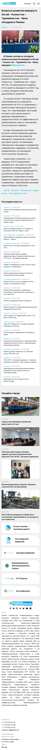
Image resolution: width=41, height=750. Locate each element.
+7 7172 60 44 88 (8, 725)
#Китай (15, 190)
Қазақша (27, 4)
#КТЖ (6, 190)
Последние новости (12, 202)
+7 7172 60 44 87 (8, 727)
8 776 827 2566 (8, 742)
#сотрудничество (17, 193)
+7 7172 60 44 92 (8, 722)
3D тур (4, 747)
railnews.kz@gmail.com (10, 730)
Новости (5, 27)
